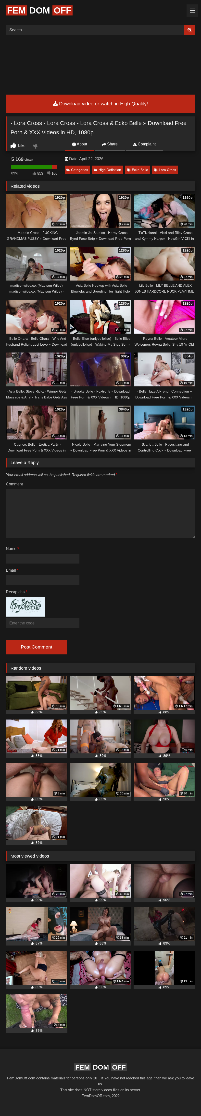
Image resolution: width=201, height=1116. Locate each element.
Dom (39, 10)
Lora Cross (167, 170)
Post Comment (36, 647)
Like (21, 145)
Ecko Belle (140, 170)
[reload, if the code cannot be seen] (25, 615)
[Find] (189, 30)
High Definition (110, 170)
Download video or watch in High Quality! (103, 103)
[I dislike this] (36, 147)
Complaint (146, 144)
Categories (79, 170)
